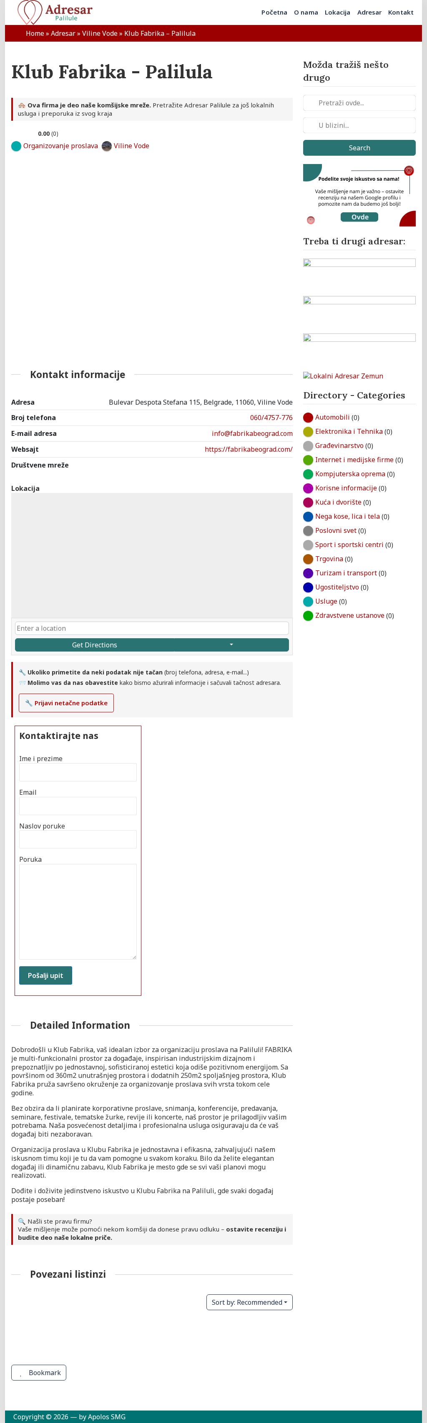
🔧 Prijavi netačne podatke (66, 703)
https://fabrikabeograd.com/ (249, 449)
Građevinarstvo (339, 445)
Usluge (326, 601)
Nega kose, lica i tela (347, 516)
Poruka (30, 859)
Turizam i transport (346, 572)
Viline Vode (100, 33)
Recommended (247, 1302)
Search (359, 147)
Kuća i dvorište (338, 502)
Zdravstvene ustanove (349, 615)
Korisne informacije (346, 488)
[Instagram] (280, 475)
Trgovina (329, 558)
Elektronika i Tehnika (349, 431)
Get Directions (94, 644)
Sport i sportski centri (349, 544)
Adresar (63, 33)
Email (28, 792)
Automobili (332, 417)
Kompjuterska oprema (350, 473)
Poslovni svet (336, 530)
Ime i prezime (41, 758)
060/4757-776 (271, 417)
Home (35, 33)
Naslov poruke (42, 826)
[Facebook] (253, 475)
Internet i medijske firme (354, 459)
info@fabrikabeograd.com (252, 433)
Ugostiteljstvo (337, 587)
